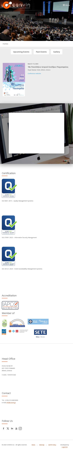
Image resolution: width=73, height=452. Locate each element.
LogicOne (65, 447)
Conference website (34, 73)
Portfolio (5, 44)
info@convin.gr (11, 402)
